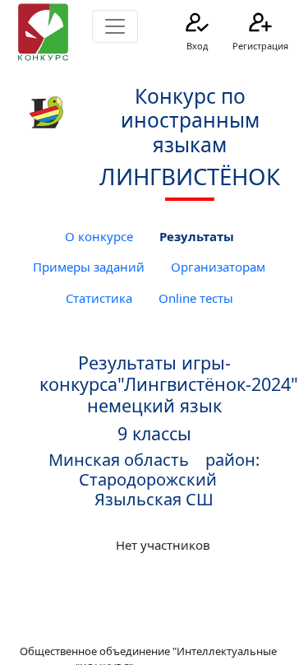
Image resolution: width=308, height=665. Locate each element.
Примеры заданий (89, 266)
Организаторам (218, 266)
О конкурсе (99, 236)
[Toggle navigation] (115, 26)
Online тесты (196, 298)
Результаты (196, 236)
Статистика (99, 298)
